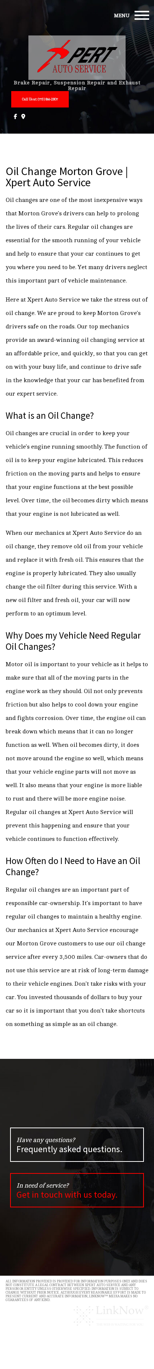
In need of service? (66, 1191)
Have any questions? (69, 1145)
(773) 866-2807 (40, 99)
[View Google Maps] (22, 116)
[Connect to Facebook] (14, 116)
